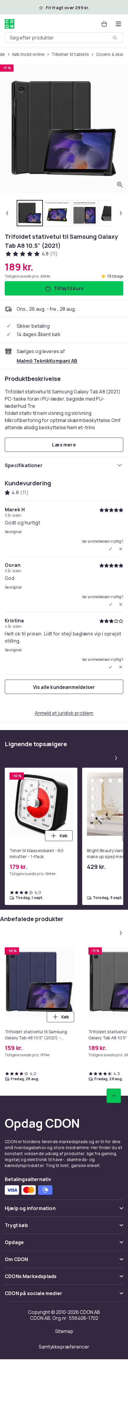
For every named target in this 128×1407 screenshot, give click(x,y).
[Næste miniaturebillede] (121, 213)
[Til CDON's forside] (9, 24)
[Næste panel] (116, 758)
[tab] (30, 213)
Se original (13, 531)
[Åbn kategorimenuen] (118, 24)
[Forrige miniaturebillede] (7, 213)
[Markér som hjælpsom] (110, 549)
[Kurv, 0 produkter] (104, 24)
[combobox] (64, 37)
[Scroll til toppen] (114, 1096)
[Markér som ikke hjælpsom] (120, 549)
